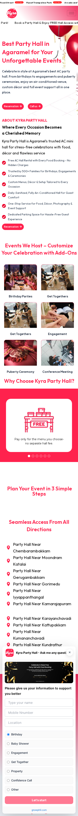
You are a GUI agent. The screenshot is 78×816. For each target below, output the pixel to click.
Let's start (39, 800)
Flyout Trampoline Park (41, 2)
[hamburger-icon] (71, 13)
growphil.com (39, 809)
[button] (29, 456)
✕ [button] (69, 652)
